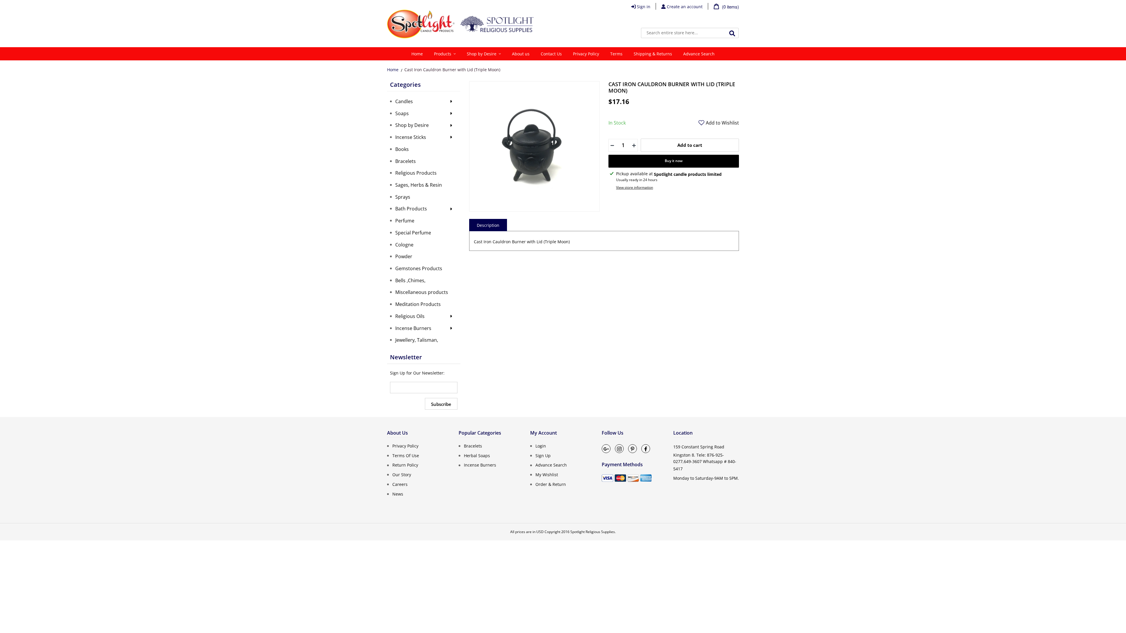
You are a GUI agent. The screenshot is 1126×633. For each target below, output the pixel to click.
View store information (634, 187)
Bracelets (473, 446)
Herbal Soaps (477, 455)
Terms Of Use (405, 455)
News (397, 493)
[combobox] (690, 33)
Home (392, 69)
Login (540, 446)
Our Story (401, 474)
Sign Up (543, 455)
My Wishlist (546, 474)
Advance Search (551, 465)
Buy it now (674, 160)
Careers (400, 484)
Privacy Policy (405, 446)
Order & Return (550, 484)
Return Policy (405, 465)
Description (488, 225)
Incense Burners (480, 465)
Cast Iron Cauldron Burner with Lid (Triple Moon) (452, 69)
